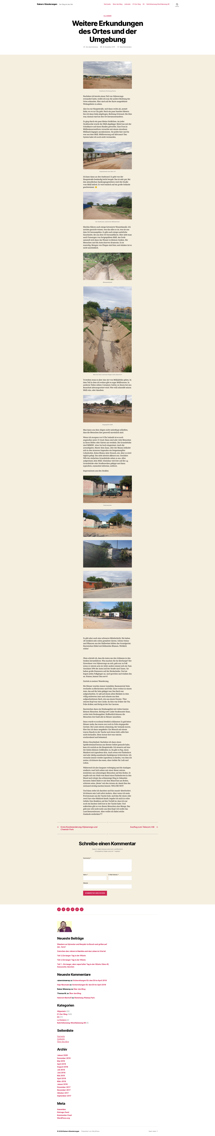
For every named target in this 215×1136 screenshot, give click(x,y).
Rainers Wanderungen (47, 4)
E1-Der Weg (137, 4)
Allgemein (107, 16)
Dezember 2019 (64, 1058)
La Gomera (61, 1020)
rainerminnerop (93, 47)
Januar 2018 (62, 1084)
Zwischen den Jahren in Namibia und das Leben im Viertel (81, 951)
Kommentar (87, 858)
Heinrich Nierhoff (64, 998)
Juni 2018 (61, 1073)
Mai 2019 (61, 1061)
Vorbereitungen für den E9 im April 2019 (90, 980)
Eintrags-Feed (63, 1112)
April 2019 (61, 1064)
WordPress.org (63, 1118)
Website (85, 883)
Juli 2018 (61, 1070)
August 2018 (62, 1067)
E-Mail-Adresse (113, 874)
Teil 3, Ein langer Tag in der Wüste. (71, 956)
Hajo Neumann (63, 985)
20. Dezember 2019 (109, 47)
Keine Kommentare (126, 47)
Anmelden (61, 1109)
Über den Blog (117, 4)
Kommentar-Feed (64, 1115)
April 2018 (61, 1078)
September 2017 (64, 1096)
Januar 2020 (62, 1055)
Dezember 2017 (63, 1087)
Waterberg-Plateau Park (84, 998)
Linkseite (127, 4)
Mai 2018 (61, 1076)
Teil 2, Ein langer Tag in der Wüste (71, 960)
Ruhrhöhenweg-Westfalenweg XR (158, 4)
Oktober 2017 (63, 1093)
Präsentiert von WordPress (90, 1131)
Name (85, 874)
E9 (143, 4)
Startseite (107, 4)
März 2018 (61, 1081)
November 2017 (64, 1090)
